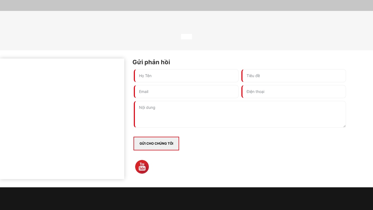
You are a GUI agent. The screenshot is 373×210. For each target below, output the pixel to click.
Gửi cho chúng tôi (156, 143)
